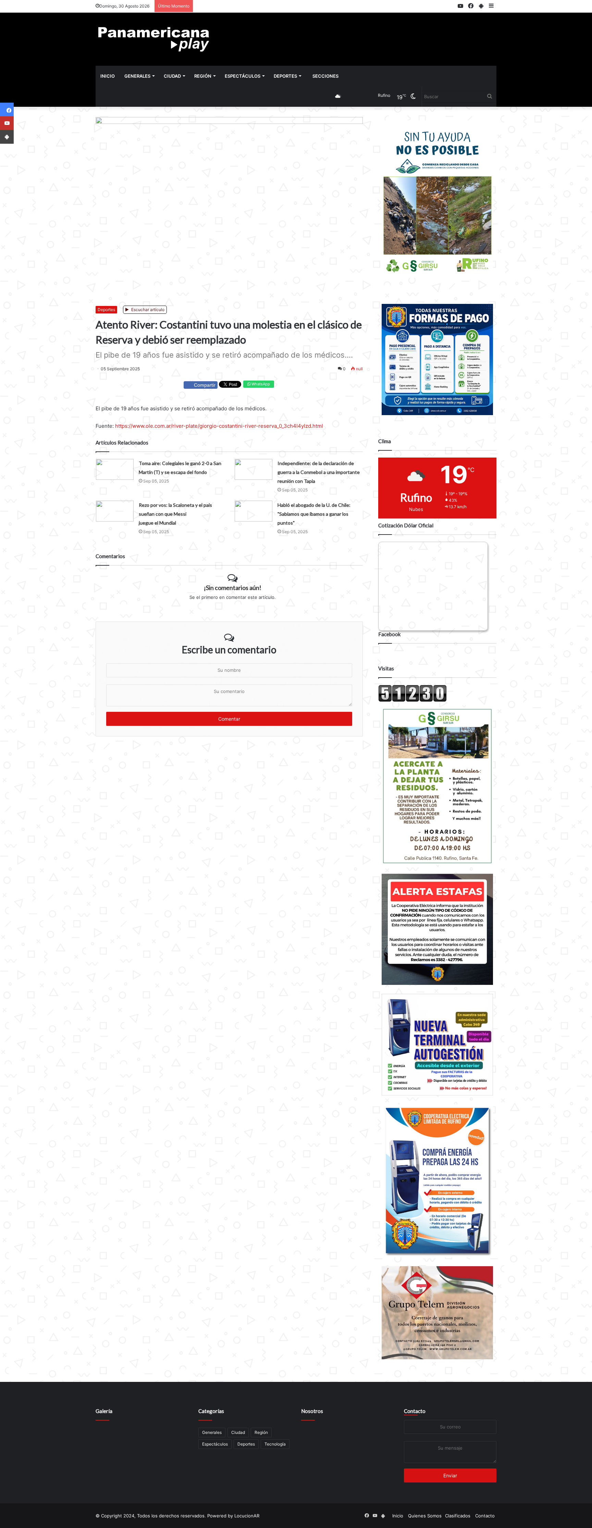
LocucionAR (246, 1515)
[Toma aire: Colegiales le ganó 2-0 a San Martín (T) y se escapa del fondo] (115, 469)
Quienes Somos (425, 1515)
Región (202, 76)
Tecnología (275, 1444)
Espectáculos (242, 76)
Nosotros (312, 1411)
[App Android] (7, 137)
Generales (137, 76)
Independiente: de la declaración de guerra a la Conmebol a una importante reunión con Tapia (319, 472)
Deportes (285, 76)
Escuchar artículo (147, 309)
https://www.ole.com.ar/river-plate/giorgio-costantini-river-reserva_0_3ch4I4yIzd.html (219, 426)
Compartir (204, 385)
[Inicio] (154, 39)
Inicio (107, 76)
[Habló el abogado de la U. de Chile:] (253, 511)
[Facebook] (7, 109)
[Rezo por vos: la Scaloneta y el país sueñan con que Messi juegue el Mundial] (115, 511)
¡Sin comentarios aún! (232, 587)
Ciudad (172, 76)
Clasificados (457, 1515)
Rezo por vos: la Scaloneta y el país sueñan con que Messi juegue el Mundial (175, 514)
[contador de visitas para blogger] (412, 700)
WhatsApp (260, 384)
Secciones (325, 76)
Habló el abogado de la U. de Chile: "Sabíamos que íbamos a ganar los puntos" (314, 514)
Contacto (415, 1411)
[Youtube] (7, 123)
